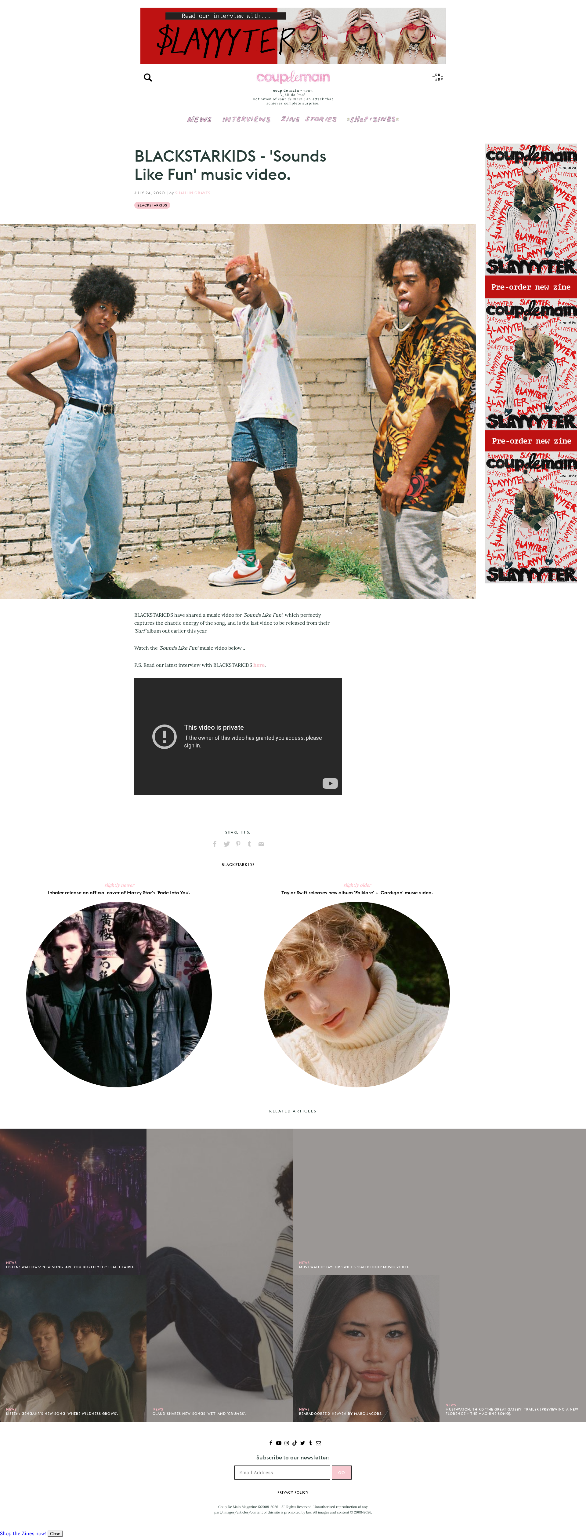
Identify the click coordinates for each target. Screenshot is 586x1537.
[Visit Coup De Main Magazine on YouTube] (279, 1443)
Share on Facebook (215, 844)
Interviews (246, 115)
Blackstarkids (152, 205)
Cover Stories (308, 115)
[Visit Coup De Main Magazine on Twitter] (302, 1443)
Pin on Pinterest (238, 844)
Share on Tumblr (250, 844)
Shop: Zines (372, 115)
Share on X (226, 844)
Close (55, 1534)
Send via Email (261, 844)
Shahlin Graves (193, 193)
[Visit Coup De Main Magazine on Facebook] (271, 1443)
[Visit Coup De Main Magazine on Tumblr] (310, 1443)
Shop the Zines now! (23, 1533)
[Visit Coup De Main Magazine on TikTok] (294, 1443)
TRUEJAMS (437, 77)
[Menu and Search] (148, 77)
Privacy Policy (292, 1492)
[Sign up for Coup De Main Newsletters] (318, 1443)
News (199, 123)
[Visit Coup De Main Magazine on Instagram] (287, 1443)
